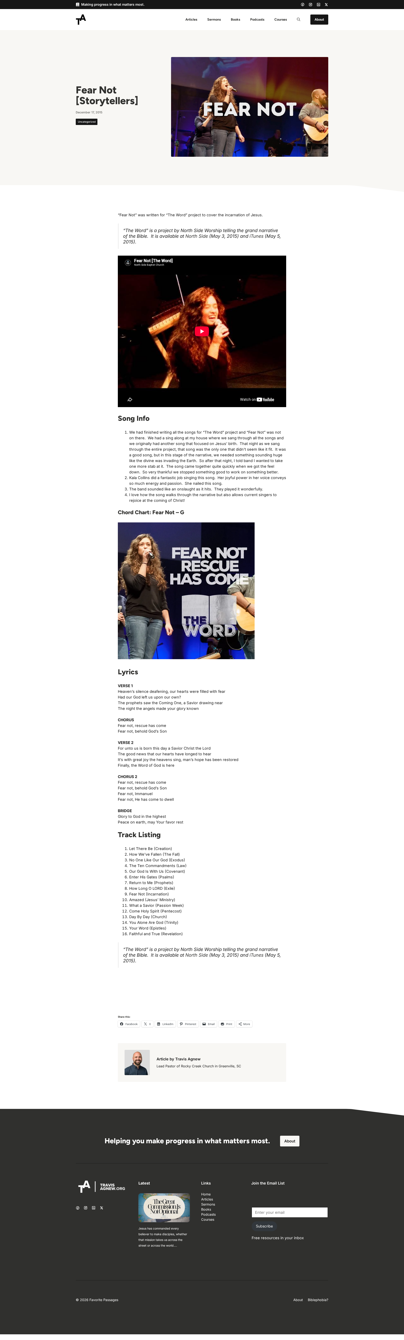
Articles (191, 19)
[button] (298, 19)
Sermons (214, 19)
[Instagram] (310, 5)
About (319, 19)
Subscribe (264, 1226)
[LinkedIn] (318, 5)
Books (235, 19)
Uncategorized (87, 121)
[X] (326, 5)
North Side (196, 236)
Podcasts (257, 19)
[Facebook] (302, 4)
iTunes (257, 236)
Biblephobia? (318, 1300)
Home (206, 1194)
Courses (280, 19)
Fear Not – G (168, 512)
